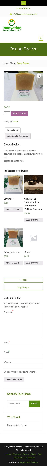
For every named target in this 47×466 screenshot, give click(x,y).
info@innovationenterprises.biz (25, 14)
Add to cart (19, 113)
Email (6, 352)
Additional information (17, 136)
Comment (8, 312)
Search (34, 404)
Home (8, 454)
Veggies (17, 454)
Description (12, 130)
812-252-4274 (24, 8)
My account (30, 458)
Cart (39, 454)
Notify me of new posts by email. (21, 372)
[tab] (13, 130)
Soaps (15, 121)
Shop (33, 454)
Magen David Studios (28, 462)
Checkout (18, 458)
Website (7, 362)
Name (6, 342)
